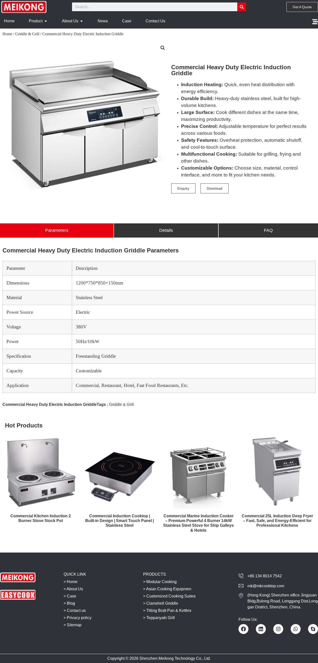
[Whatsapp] (296, 629)
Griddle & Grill (27, 34)
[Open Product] (46, 21)
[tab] (57, 230)
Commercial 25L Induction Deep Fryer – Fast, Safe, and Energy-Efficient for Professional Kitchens (277, 520)
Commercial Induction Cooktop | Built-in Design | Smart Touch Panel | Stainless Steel (119, 520)
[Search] (241, 6)
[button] (162, 47)
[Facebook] (243, 629)
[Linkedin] (261, 629)
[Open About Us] (81, 21)
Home (7, 34)
